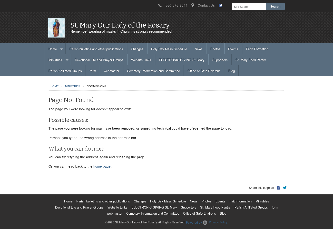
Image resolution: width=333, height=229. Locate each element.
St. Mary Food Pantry (250, 59)
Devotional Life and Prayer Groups (99, 59)
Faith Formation (257, 49)
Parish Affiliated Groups (65, 70)
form (93, 70)
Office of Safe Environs (204, 70)
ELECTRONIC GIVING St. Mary (182, 59)
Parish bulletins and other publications (96, 49)
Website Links (141, 59)
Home (53, 49)
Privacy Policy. (218, 222)
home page (102, 166)
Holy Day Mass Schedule (169, 49)
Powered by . (197, 222)
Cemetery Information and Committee (153, 70)
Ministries (55, 59)
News (199, 49)
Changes (137, 49)
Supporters (220, 59)
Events (233, 49)
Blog (231, 70)
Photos (215, 49)
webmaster (111, 70)
